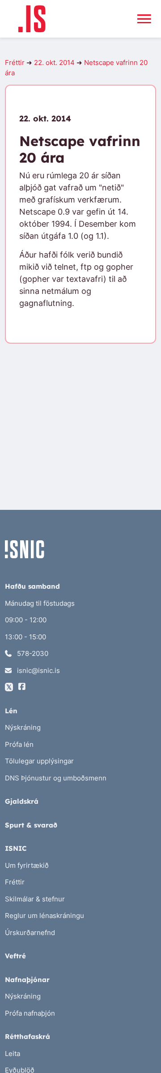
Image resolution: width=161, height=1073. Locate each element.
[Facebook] (21, 687)
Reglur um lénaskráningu (44, 915)
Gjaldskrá (21, 801)
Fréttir (15, 62)
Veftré (15, 956)
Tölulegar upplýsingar (39, 761)
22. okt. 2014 (54, 62)
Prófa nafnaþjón (30, 1013)
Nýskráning (23, 727)
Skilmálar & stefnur (35, 899)
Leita (12, 1053)
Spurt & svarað (31, 825)
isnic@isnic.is (37, 670)
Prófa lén (19, 744)
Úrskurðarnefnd (30, 932)
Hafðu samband (32, 586)
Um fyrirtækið (27, 865)
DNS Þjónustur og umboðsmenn (55, 778)
